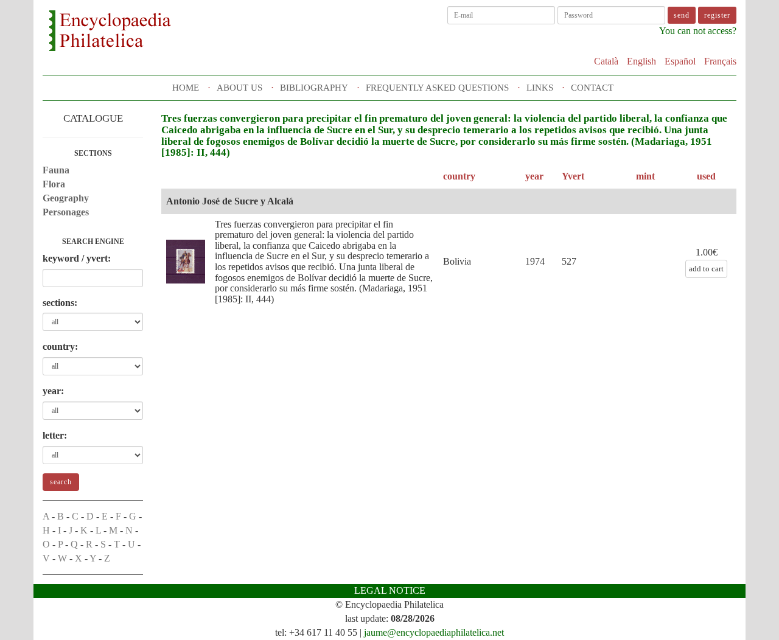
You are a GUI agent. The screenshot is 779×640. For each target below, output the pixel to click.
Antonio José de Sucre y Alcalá (229, 201)
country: (60, 346)
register (717, 15)
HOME (185, 87)
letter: (55, 435)
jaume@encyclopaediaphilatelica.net (434, 632)
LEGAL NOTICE (389, 590)
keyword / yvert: (77, 258)
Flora (54, 184)
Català (606, 61)
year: (53, 391)
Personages (66, 212)
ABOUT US (239, 87)
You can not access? (697, 31)
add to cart (706, 268)
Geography (66, 198)
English (641, 61)
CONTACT (592, 87)
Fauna (56, 170)
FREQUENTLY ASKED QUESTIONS (437, 87)
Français (720, 61)
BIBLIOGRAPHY (314, 87)
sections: (60, 302)
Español (680, 61)
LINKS (539, 87)
